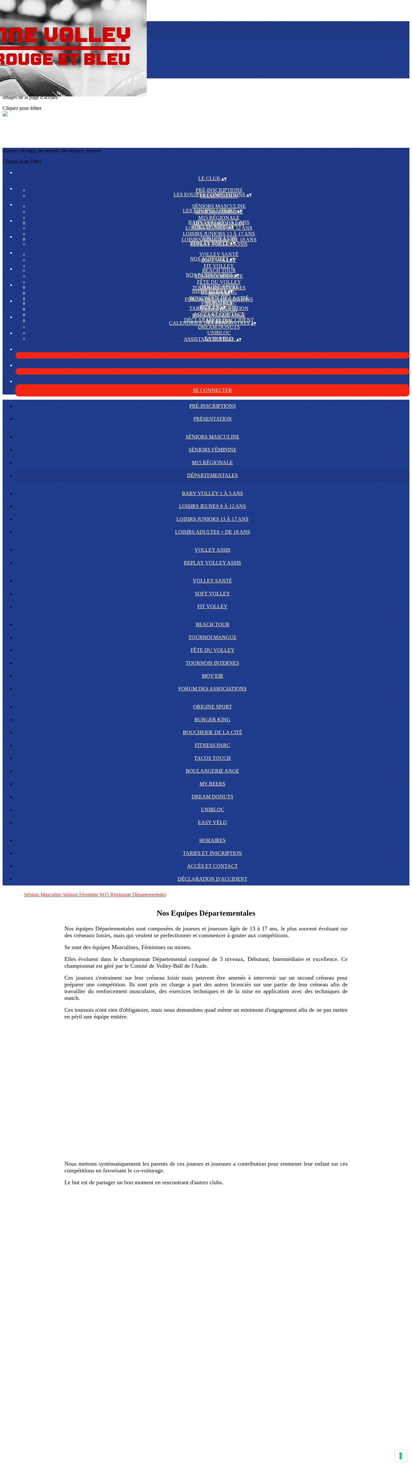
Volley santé (219, 254)
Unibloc (219, 332)
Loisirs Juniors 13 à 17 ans (219, 233)
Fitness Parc (212, 745)
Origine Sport (219, 286)
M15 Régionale (218, 217)
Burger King (212, 719)
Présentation (212, 419)
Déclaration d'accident (213, 879)
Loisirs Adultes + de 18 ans (212, 532)
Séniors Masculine (219, 206)
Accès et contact (218, 314)
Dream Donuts (219, 327)
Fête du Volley (219, 282)
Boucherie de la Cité (219, 298)
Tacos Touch (212, 758)
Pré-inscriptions (219, 190)
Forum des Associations (212, 688)
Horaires (219, 302)
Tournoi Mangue (212, 637)
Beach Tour (219, 270)
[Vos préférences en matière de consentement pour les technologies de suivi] (401, 1456)
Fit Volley (219, 266)
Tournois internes (212, 663)
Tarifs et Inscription (212, 853)
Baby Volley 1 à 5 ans (218, 222)
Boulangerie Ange (212, 771)
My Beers (212, 784)
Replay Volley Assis (212, 562)
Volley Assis (219, 238)
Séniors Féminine (213, 449)
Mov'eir (212, 676)
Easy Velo (212, 822)
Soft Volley (212, 593)
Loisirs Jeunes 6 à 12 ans (212, 506)
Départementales (212, 475)
